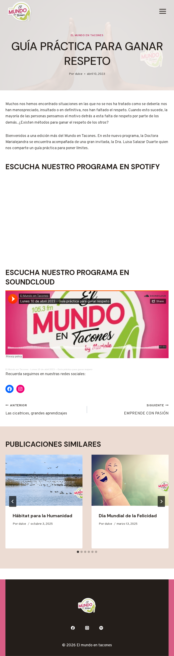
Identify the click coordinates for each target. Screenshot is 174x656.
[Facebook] (73, 628)
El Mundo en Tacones (87, 35)
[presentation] (43, 480)
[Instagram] (87, 628)
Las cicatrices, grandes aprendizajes (36, 410)
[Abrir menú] (163, 11)
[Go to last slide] (12, 501)
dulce (78, 74)
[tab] (78, 552)
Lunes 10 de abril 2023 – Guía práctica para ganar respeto (61, 369)
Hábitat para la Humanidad (42, 516)
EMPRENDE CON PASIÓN (146, 410)
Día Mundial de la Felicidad (128, 516)
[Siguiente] (161, 501)
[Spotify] (101, 628)
